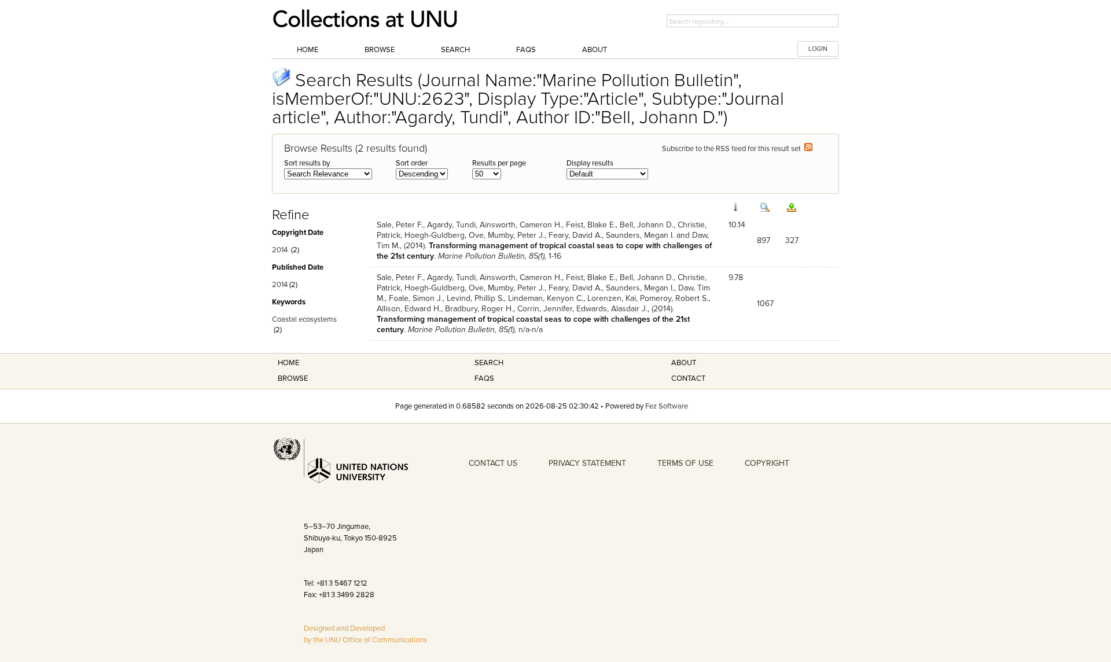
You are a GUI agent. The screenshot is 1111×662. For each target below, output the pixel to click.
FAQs (526, 49)
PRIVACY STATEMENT (587, 463)
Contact (688, 378)
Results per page (499, 163)
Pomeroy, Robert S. (674, 298)
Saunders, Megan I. (640, 235)
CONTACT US (493, 463)
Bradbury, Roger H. (479, 309)
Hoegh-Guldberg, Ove (444, 235)
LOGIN (817, 49)
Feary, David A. (575, 235)
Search (455, 49)
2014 (280, 250)
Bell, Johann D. (647, 225)
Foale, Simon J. (416, 298)
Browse (380, 49)
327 (792, 240)
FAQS (484, 378)
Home (307, 49)
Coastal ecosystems (304, 319)
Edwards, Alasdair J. (612, 309)
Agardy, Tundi (451, 225)
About (594, 49)
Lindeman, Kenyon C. (545, 298)
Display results (589, 163)
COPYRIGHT (767, 463)
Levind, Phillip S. (475, 298)
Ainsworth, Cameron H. (521, 225)
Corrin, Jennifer (544, 309)
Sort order (412, 163)
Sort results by (307, 163)
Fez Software (666, 406)
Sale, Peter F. (400, 225)
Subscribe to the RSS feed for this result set (733, 148)
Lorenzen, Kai (611, 298)
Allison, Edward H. (409, 309)
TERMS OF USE (685, 463)
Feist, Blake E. (591, 225)
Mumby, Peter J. (516, 235)
